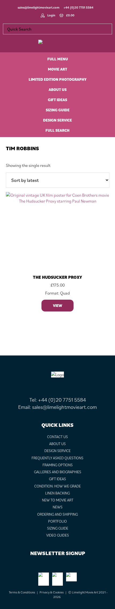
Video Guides (57, 535)
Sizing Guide (57, 528)
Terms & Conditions (22, 592)
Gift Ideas (57, 478)
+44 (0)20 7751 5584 (78, 7)
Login (51, 15)
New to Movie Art (57, 500)
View (57, 305)
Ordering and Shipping (57, 514)
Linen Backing (57, 493)
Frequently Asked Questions (57, 458)
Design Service (57, 450)
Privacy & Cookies (52, 592)
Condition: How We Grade (57, 486)
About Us (57, 443)
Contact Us (57, 436)
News (58, 507)
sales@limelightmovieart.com (38, 7)
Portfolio (57, 521)
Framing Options (58, 465)
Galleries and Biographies (57, 471)
